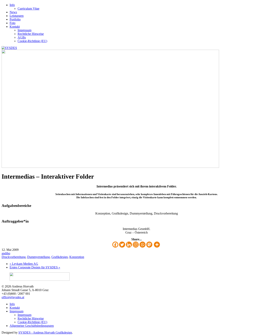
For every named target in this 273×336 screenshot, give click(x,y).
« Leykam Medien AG (24, 263)
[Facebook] (115, 244)
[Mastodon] (149, 244)
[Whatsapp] (142, 244)
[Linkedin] (129, 244)
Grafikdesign (59, 257)
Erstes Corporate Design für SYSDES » (35, 267)
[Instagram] (135, 244)
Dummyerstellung (38, 257)
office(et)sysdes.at (13, 297)
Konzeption (76, 257)
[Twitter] (122, 244)
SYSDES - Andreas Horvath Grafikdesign (45, 332)
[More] (157, 244)
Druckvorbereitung (14, 257)
